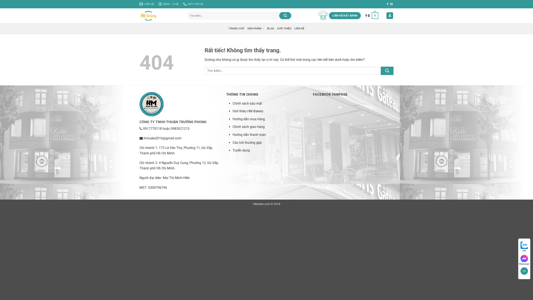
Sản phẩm (254, 28)
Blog (270, 28)
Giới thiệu (284, 28)
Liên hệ (299, 28)
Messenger (524, 264)
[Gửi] (285, 15)
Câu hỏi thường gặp (247, 143)
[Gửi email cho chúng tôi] (391, 4)
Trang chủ (236, 28)
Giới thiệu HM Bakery (248, 111)
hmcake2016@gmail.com (162, 138)
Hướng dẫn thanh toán (249, 135)
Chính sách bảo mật (247, 103)
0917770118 (152, 129)
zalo (524, 250)
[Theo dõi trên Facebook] (387, 4)
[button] (371, 15)
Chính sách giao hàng (249, 127)
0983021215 (180, 129)
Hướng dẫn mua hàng (249, 119)
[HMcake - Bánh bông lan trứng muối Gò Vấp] (160, 15)
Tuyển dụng (241, 150)
